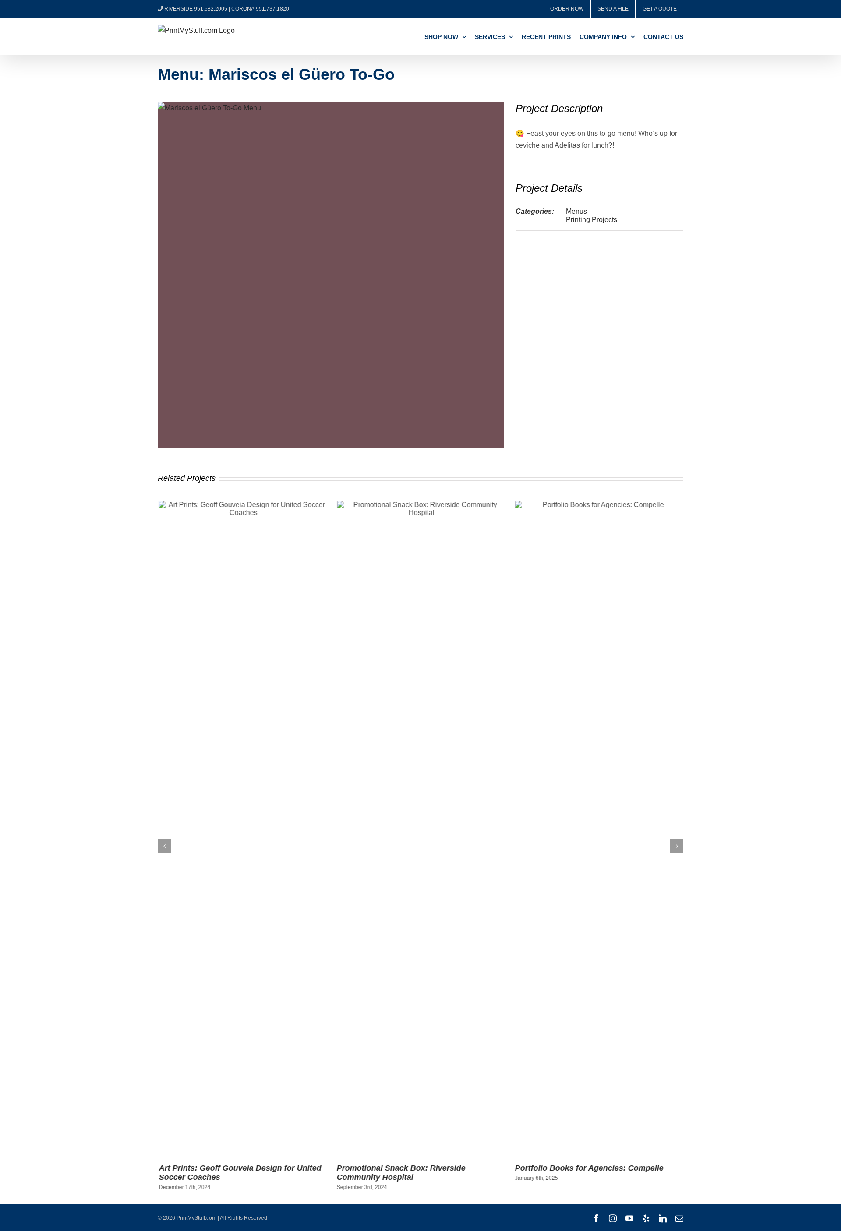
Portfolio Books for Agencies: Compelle (588, 1168)
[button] (164, 846)
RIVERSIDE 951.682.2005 (195, 9)
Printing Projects (591, 219)
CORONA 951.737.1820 (260, 9)
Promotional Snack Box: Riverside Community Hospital (400, 1173)
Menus (576, 211)
